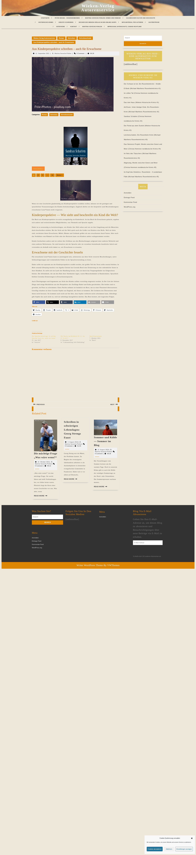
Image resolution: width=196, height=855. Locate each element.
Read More (39, 496)
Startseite (45, 18)
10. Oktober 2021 (44, 462)
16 (52, 175)
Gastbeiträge (154, 22)
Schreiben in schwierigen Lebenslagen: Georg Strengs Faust (72, 429)
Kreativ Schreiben (66, 22)
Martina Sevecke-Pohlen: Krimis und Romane (103, 18)
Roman (61, 38)
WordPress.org (129, 207)
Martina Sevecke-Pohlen (92, 26)
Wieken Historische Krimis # (147, 102)
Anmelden (127, 193)
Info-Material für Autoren (132, 22)
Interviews (60, 26)
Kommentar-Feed (130, 202)
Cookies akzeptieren (154, 849)
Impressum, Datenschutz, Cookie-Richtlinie (124, 26)
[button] (192, 838)
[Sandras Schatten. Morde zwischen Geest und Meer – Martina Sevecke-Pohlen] (75, 146)
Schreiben (71, 38)
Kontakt (73, 26)
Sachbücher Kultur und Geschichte (140, 18)
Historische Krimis (45, 22)
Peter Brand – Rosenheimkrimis (67, 18)
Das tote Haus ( (130, 102)
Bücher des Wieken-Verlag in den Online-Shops (97, 22)
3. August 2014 (73, 442)
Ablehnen (169, 849)
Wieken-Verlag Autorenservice (98, 8)
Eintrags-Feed (129, 197)
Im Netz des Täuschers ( (133, 153)
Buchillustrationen (96, 336)
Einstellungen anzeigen (184, 849)
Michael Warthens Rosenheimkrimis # (145, 88)
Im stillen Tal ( (129, 93)
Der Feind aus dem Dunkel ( (134, 125)
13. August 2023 (103, 449)
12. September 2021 (42, 53)
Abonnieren (141, 551)
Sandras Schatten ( (131, 116)
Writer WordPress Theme (90, 565)
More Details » (38, 168)
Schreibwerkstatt (85, 38)
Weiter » (59, 175)
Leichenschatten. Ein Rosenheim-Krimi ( (139, 135)
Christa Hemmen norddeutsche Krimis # (144, 149)
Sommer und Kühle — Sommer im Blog (105, 441)
